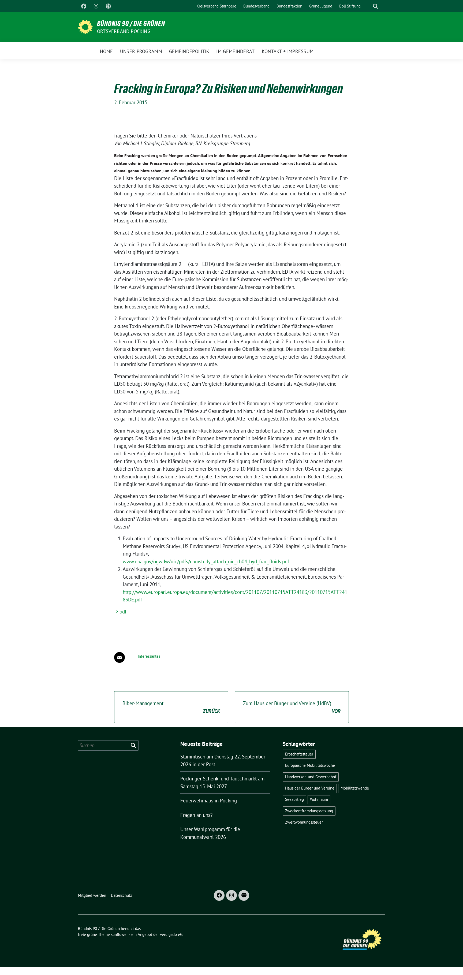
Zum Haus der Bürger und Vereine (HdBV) (292, 707)
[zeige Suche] (375, 6)
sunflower (119, 934)
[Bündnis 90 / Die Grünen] (85, 26)
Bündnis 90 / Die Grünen (131, 24)
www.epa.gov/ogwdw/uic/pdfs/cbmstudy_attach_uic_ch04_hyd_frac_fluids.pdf (206, 561)
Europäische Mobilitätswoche (310, 765)
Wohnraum (319, 799)
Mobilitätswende (355, 788)
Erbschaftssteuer (299, 754)
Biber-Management (171, 707)
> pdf (120, 611)
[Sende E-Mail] (119, 657)
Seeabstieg (294, 799)
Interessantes (149, 656)
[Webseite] (108, 6)
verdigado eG (171, 934)
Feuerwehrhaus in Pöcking (208, 800)
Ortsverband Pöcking (123, 31)
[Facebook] (83, 6)
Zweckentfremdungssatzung (309, 810)
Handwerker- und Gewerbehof (310, 776)
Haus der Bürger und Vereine (309, 788)
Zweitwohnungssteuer (304, 822)
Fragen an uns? (196, 815)
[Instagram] (96, 6)
